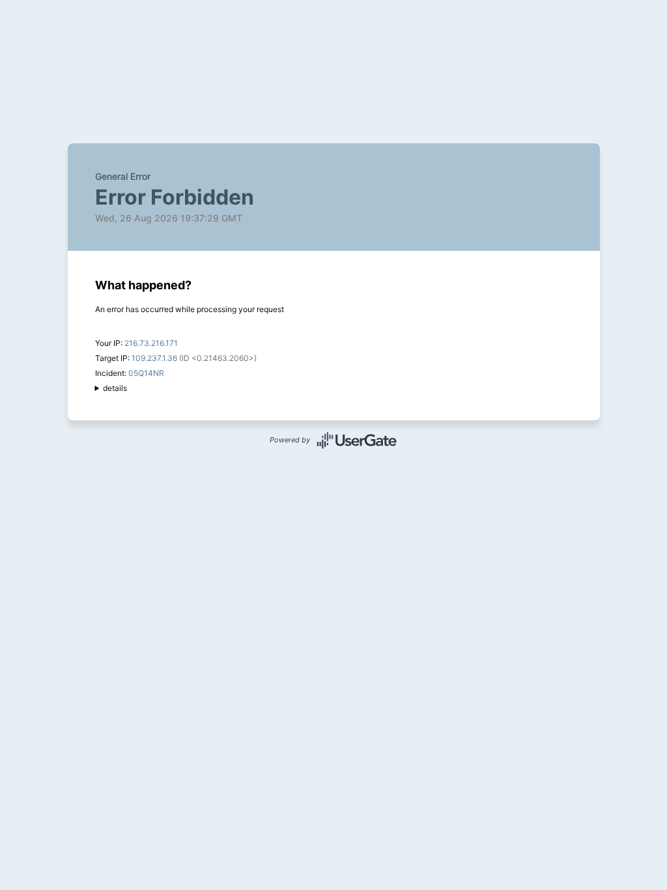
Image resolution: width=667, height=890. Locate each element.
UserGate (357, 440)
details (115, 388)
